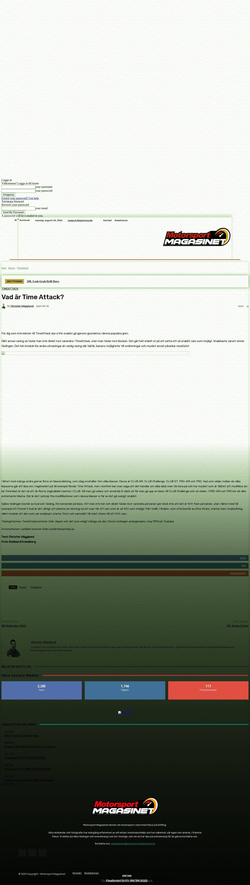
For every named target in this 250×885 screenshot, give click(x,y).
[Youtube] (42, 852)
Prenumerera (208, 682)
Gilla (42, 682)
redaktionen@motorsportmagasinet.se (133, 843)
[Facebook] (22, 852)
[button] (231, 255)
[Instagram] (32, 852)
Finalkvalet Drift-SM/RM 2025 (127, 880)
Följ (125, 682)
